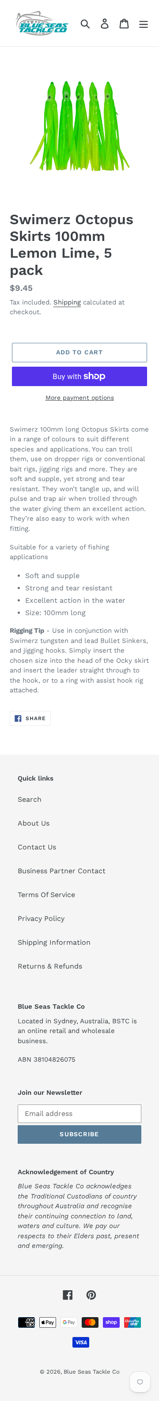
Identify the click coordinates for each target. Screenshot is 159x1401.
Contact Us (37, 847)
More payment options (79, 397)
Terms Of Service (46, 894)
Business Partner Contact (62, 871)
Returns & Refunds (50, 966)
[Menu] (143, 23)
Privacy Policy (41, 918)
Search (30, 799)
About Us (33, 823)
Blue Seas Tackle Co (92, 1371)
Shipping (67, 302)
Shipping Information (54, 942)
